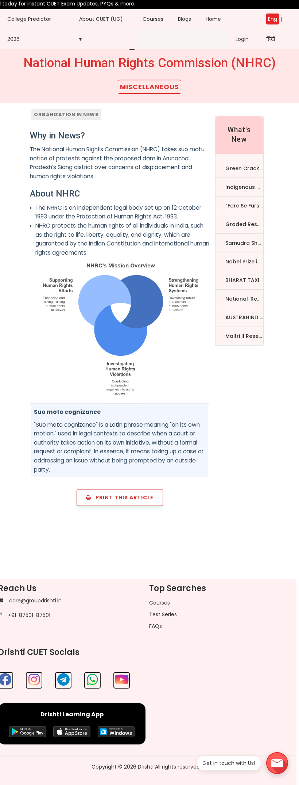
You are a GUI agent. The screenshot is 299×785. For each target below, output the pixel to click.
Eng (272, 19)
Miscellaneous (149, 86)
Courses (153, 19)
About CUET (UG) (101, 19)
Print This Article (122, 497)
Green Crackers (244, 168)
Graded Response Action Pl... (244, 224)
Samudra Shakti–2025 (244, 243)
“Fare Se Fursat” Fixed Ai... (244, 205)
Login (242, 29)
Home (213, 19)
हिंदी (270, 39)
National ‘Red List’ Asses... (244, 298)
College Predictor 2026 (29, 29)
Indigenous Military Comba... (244, 187)
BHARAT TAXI (242, 280)
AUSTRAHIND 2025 (244, 317)
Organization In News (66, 114)
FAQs (155, 626)
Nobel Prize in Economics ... (244, 261)
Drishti (146, 766)
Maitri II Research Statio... (244, 336)
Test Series (163, 614)
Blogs (184, 19)
